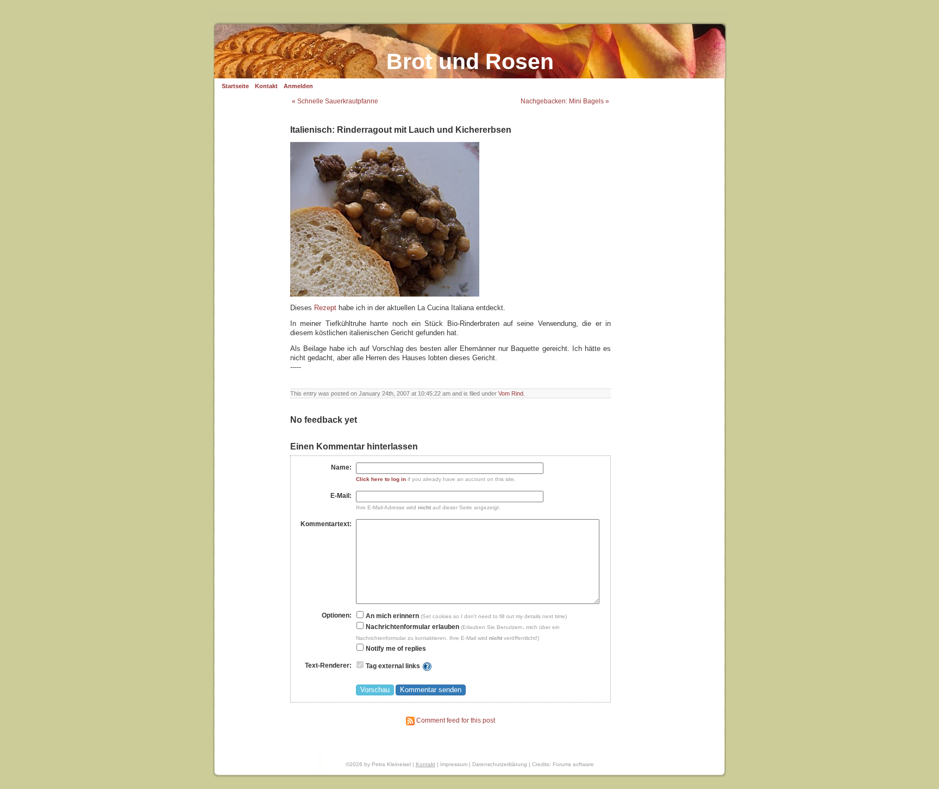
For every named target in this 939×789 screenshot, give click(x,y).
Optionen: (337, 615)
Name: (341, 467)
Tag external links (393, 666)
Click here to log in (381, 479)
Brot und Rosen (470, 61)
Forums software (573, 764)
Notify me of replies (395, 648)
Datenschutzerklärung (499, 764)
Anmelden (298, 86)
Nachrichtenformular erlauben (411, 627)
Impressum (453, 764)
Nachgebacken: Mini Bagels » (565, 101)
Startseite (235, 86)
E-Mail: (341, 496)
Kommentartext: (326, 524)
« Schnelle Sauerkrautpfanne (335, 101)
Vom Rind (510, 393)
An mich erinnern (391, 616)
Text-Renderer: (328, 665)
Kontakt (266, 86)
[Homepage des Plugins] (427, 666)
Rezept (325, 308)
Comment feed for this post (455, 720)
